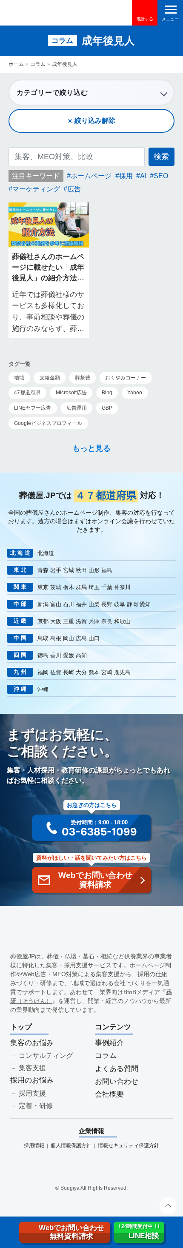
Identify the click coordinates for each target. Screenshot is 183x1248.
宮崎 (106, 672)
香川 (55, 655)
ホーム (16, 64)
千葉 (106, 587)
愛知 (145, 604)
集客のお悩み (32, 1043)
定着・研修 (36, 1105)
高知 (81, 655)
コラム (38, 64)
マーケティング (36, 189)
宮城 (68, 570)
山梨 (94, 604)
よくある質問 (116, 1069)
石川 (68, 604)
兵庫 (94, 621)
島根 (55, 638)
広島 (81, 638)
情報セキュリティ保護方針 (128, 1145)
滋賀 (81, 621)
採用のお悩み (32, 1080)
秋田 (81, 570)
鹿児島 (122, 672)
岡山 (68, 638)
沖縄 (43, 689)
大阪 (55, 621)
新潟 (43, 604)
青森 (43, 570)
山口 (94, 638)
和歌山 (122, 621)
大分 (81, 672)
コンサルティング (46, 1055)
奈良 (106, 621)
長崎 (68, 672)
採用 (126, 176)
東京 (43, 587)
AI (143, 176)
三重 (68, 621)
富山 (55, 604)
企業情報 (91, 1130)
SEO (161, 176)
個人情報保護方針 (71, 1145)
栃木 (68, 587)
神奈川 (122, 587)
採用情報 (34, 1145)
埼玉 (94, 587)
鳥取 (43, 638)
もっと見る (91, 448)
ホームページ (91, 176)
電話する (144, 19)
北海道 (45, 553)
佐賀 (55, 672)
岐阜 (119, 604)
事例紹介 (109, 1043)
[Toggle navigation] (170, 13)
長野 (106, 604)
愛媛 (68, 655)
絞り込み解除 (94, 120)
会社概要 (109, 1094)
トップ (21, 1027)
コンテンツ (113, 1027)
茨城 (55, 587)
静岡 (132, 604)
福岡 (43, 672)
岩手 (55, 570)
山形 (94, 570)
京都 (43, 621)
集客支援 (32, 1067)
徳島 (43, 655)
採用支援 (32, 1093)
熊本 (94, 672)
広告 (74, 189)
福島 (106, 570)
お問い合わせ (116, 1081)
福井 (81, 604)
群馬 (81, 587)
